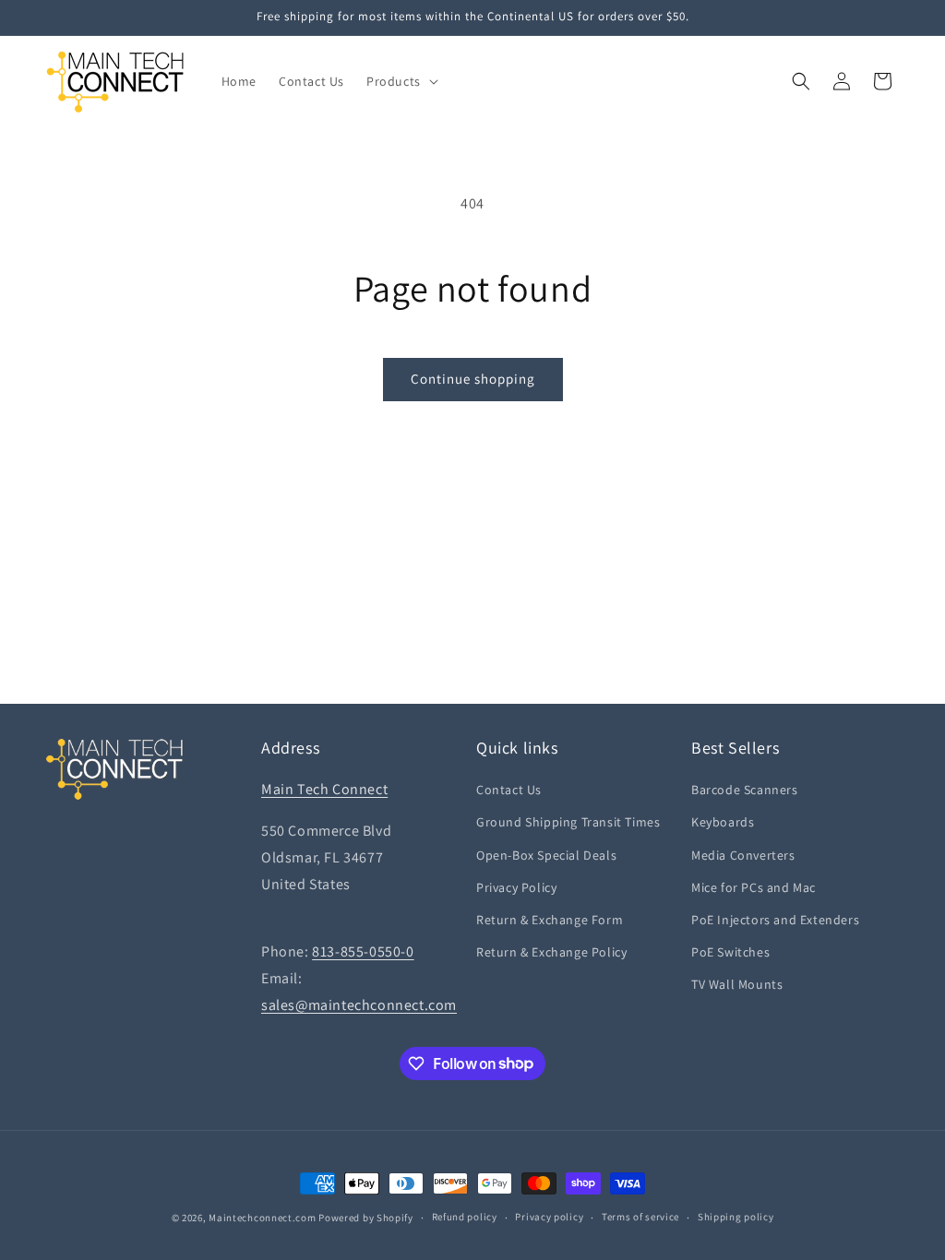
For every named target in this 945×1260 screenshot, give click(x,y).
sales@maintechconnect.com (359, 1005)
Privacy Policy (516, 887)
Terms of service (640, 1216)
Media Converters (743, 855)
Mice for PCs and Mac (753, 887)
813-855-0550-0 (362, 951)
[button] (400, 81)
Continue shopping (473, 378)
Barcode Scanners (744, 789)
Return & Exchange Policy (551, 952)
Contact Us (509, 789)
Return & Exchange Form (549, 919)
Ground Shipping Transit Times (568, 822)
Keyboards (722, 822)
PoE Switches (730, 952)
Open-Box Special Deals (546, 855)
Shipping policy (736, 1216)
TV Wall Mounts (737, 984)
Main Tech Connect (324, 789)
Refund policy (464, 1216)
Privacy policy (549, 1216)
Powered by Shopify (365, 1217)
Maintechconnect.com (262, 1217)
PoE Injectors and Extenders (775, 919)
